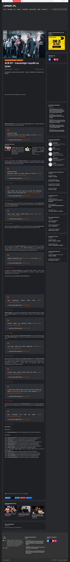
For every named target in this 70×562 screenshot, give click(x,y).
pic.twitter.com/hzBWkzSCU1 (14, 374)
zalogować (10, 527)
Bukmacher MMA (32, 9)
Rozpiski (18, 9)
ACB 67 (21, 493)
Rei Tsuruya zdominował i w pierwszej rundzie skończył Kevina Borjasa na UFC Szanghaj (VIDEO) (38, 1)
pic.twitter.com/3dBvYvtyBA (33, 192)
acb (18, 493)
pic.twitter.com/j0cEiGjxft (13, 302)
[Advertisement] (35, 20)
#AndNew (39, 135)
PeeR (54, 147)
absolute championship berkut (12, 493)
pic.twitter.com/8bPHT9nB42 (19, 175)
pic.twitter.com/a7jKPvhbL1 (14, 416)
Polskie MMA (9, 9)
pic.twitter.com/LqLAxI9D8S (14, 260)
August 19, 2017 (26, 139)
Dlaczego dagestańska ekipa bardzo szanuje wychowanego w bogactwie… (38, 515)
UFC (14, 9)
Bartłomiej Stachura (9, 69)
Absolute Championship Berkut (10, 60)
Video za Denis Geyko (9, 200)
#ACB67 (9, 136)
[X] (5, 548)
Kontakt (38, 9)
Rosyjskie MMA (19, 60)
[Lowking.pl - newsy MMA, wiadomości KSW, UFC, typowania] (10, 6)
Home (5, 9)
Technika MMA (25, 9)
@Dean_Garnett (26, 258)
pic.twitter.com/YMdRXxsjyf (18, 136)
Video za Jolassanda (9, 158)
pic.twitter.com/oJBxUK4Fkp (14, 393)
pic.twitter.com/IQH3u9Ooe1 (14, 348)
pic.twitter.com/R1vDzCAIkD (14, 325)
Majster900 (55, 142)
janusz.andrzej (56, 152)
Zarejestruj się (44, 9)
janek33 (54, 163)
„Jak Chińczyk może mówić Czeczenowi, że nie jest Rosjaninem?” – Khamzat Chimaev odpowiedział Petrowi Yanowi (38, 150)
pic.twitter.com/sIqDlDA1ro (14, 215)
